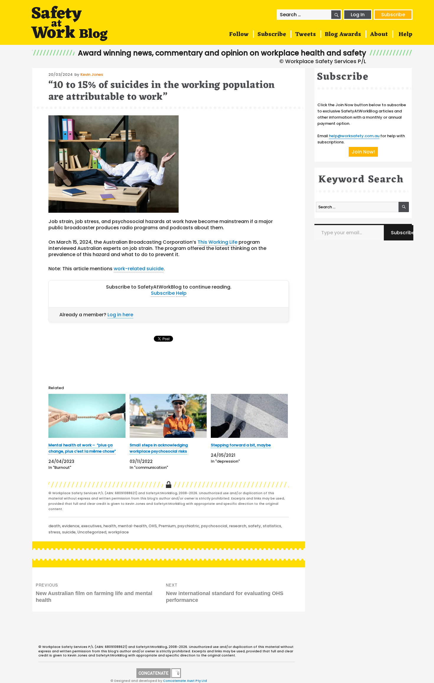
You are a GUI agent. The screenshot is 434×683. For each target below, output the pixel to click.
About (379, 34)
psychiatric (188, 526)
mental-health (132, 526)
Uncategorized (91, 532)
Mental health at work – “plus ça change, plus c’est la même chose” (82, 448)
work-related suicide (139, 268)
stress (54, 532)
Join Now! (363, 151)
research (237, 526)
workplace (118, 532)
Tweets (305, 34)
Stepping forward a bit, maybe (241, 445)
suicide (69, 532)
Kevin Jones (91, 74)
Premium (167, 526)
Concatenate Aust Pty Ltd (185, 680)
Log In (358, 14)
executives (91, 526)
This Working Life (217, 242)
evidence (70, 526)
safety (254, 526)
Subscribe (393, 14)
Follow (239, 34)
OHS (153, 526)
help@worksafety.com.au (354, 136)
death (54, 526)
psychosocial (214, 526)
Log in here (120, 314)
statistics (272, 526)
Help (405, 34)
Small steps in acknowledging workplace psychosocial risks (159, 448)
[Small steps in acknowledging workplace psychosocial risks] (168, 416)
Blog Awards (343, 34)
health (109, 526)
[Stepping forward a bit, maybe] (249, 416)
